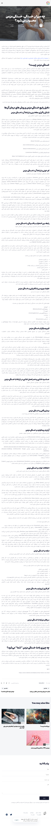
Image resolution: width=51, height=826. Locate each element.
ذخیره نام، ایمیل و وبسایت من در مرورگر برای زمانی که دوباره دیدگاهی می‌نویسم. (29, 802)
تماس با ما (33, 814)
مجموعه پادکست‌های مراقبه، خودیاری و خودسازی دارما (34, 58)
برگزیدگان (31, 812)
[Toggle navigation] (9, 3)
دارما (41, 8)
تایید (17, 820)
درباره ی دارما (26, 812)
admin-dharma (34, 26)
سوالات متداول (38, 812)
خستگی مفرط (41, 683)
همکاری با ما (39, 814)
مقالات (37, 8)
